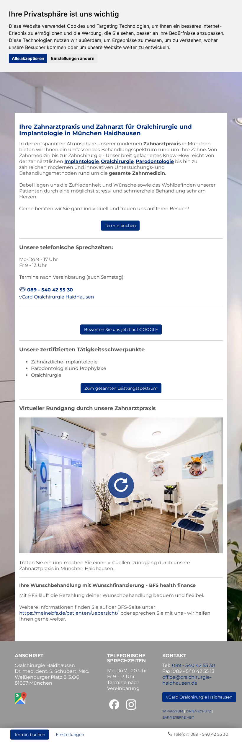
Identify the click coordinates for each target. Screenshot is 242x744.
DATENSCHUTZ (198, 711)
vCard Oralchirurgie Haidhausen (56, 297)
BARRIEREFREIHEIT (178, 717)
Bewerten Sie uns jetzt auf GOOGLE (121, 329)
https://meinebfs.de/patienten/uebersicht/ (68, 613)
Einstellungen (70, 734)
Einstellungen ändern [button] (72, 58)
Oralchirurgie (117, 161)
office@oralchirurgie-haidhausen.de (187, 680)
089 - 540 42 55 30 (50, 290)
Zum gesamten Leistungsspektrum (121, 388)
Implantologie (81, 161)
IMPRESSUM (172, 711)
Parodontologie (155, 161)
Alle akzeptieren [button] (28, 58)
